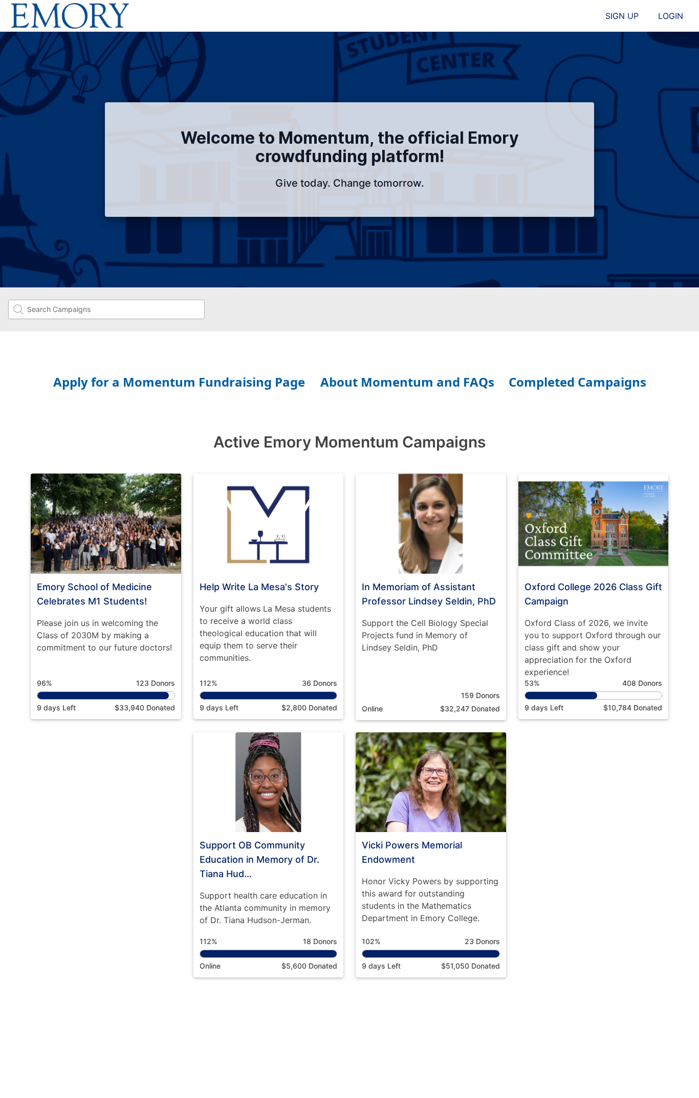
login (670, 16)
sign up (622, 16)
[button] (106, 596)
